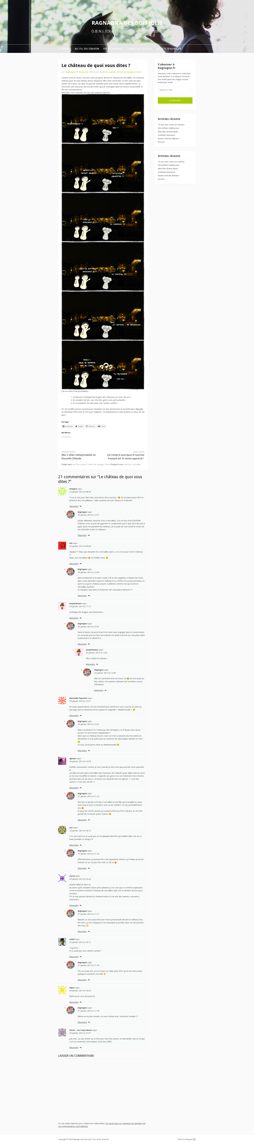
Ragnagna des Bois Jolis (127, 22)
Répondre (73, 506)
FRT (194, 1139)
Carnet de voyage (139, 48)
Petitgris (73, 488)
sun (71, 827)
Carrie (72, 876)
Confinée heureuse (166, 135)
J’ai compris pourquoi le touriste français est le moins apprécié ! (125, 455)
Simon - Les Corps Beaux (80, 1030)
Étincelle (139, 409)
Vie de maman (113, 48)
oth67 (72, 939)
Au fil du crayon (87, 48)
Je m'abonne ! (175, 100)
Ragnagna (71, 71)
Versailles (136, 464)
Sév (70, 543)
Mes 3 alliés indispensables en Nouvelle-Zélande (79, 455)
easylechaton (75, 603)
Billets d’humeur (168, 48)
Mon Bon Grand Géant (168, 131)
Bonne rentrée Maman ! (168, 138)
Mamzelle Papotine (78, 698)
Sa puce (161, 142)
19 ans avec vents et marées (171, 124)
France (138, 71)
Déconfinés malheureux (168, 128)
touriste (127, 464)
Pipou (72, 987)
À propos (64, 48)
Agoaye (72, 758)
